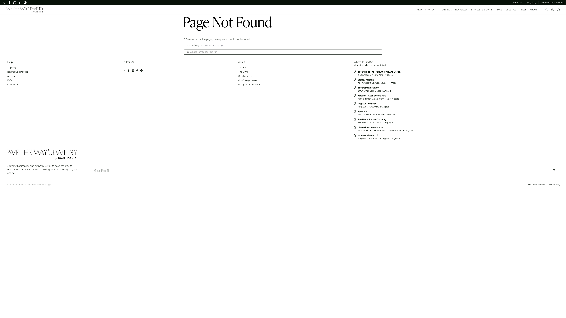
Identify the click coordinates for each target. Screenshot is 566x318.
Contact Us (12, 84)
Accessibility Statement (552, 2)
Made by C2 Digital (43, 184)
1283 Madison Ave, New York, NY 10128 (376, 115)
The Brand (243, 67)
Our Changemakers (247, 80)
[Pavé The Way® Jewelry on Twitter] (4, 2)
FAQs (9, 80)
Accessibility (13, 76)
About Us (517, 2)
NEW (419, 10)
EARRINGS (447, 10)
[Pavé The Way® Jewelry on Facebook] (9, 2)
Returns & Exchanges (17, 72)
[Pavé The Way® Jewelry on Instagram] (14, 2)
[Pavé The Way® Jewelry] (24, 9)
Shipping (11, 67)
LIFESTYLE (511, 10)
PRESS (523, 10)
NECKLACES (461, 10)
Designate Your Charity (249, 84)
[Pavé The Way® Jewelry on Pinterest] (25, 2)
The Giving (243, 72)
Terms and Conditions (536, 185)
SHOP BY (429, 10)
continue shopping (213, 45)
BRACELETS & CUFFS (481, 10)
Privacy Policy (554, 185)
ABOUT (533, 10)
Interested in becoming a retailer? (370, 65)
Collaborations (245, 76)
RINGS (499, 10)
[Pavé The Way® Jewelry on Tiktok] (20, 2)
